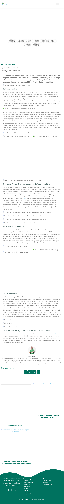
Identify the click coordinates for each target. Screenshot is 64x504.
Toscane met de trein (15, 425)
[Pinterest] (30, 372)
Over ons (46, 479)
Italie (5, 64)
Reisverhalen (27, 492)
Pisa (9, 64)
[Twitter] (34, 372)
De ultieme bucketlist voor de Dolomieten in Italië (48, 416)
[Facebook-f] (8, 490)
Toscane (13, 64)
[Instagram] (26, 372)
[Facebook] (38, 372)
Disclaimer (46, 482)
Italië (25, 198)
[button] (36, 4)
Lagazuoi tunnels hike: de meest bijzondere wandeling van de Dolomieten (16, 462)
